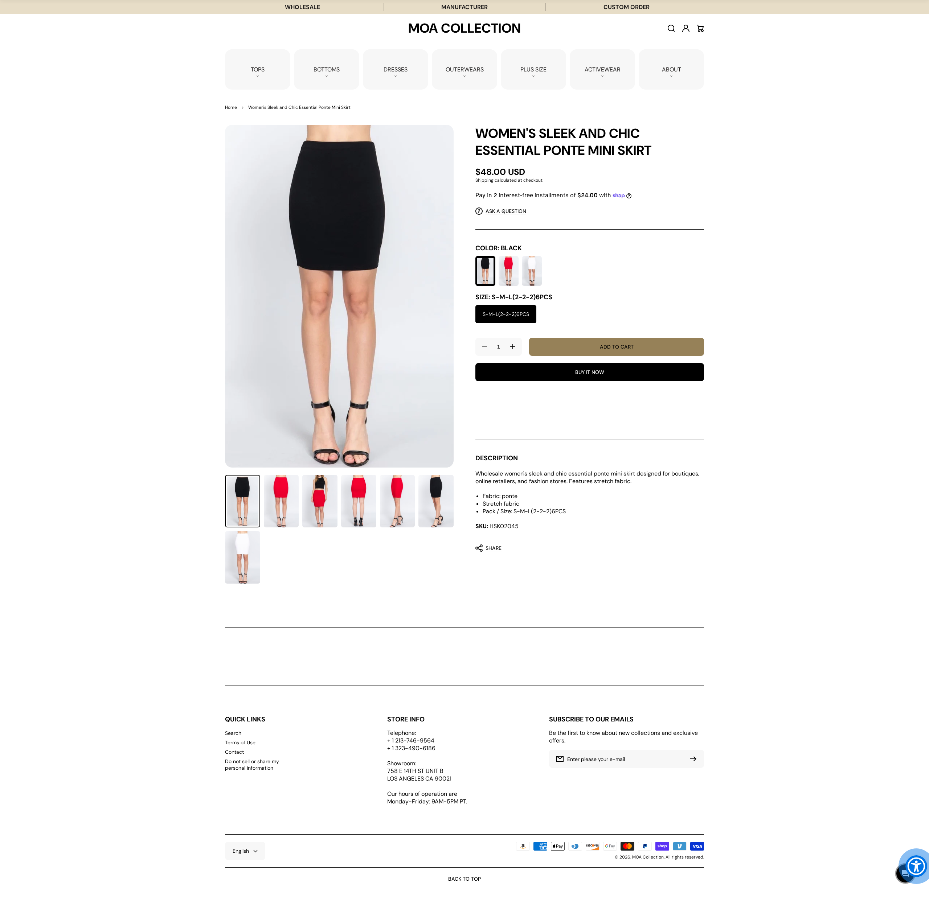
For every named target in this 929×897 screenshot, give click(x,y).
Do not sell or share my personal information (252, 764)
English (241, 851)
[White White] (532, 271)
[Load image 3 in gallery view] (319, 501)
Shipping (484, 180)
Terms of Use (240, 742)
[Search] (671, 28)
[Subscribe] (695, 759)
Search (233, 733)
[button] (257, 69)
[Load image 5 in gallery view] (397, 501)
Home (231, 107)
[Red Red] (509, 271)
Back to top (464, 879)
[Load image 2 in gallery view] (281, 501)
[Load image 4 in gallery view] (358, 501)
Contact (234, 752)
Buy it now (589, 372)
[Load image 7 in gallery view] (242, 557)
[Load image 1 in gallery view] (242, 501)
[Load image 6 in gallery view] (436, 501)
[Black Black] (485, 271)
